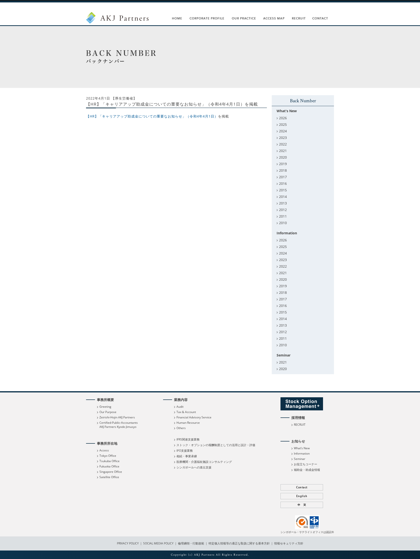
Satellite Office (109, 477)
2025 (283, 124)
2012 (283, 209)
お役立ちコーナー (305, 464)
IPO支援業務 (184, 451)
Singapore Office (110, 472)
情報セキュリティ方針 (288, 543)
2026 (283, 118)
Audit (180, 407)
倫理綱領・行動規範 (190, 543)
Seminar (299, 459)
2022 (283, 144)
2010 (283, 222)
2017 (283, 177)
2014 (283, 196)
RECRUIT (300, 425)
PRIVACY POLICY (128, 543)
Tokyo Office (107, 456)
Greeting (105, 407)
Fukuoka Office (109, 466)
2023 (283, 137)
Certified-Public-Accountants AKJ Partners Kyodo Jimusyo (118, 425)
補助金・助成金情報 (307, 470)
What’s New (302, 448)
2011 (283, 216)
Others (181, 428)
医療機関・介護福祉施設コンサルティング (204, 462)
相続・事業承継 (186, 456)
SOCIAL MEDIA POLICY (158, 543)
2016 (283, 183)
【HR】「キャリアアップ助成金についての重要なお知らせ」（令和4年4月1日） (152, 116)
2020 (283, 157)
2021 (283, 150)
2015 (283, 190)
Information (302, 453)
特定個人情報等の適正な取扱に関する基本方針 (239, 543)
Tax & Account (186, 412)
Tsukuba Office (109, 461)
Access (104, 450)
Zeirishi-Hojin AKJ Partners (117, 417)
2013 (283, 203)
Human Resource (188, 423)
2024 (283, 131)
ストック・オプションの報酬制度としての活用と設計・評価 (215, 445)
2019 (283, 163)
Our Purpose (107, 412)
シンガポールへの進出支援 (193, 467)
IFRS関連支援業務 (188, 439)
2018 (283, 170)
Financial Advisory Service (193, 417)
